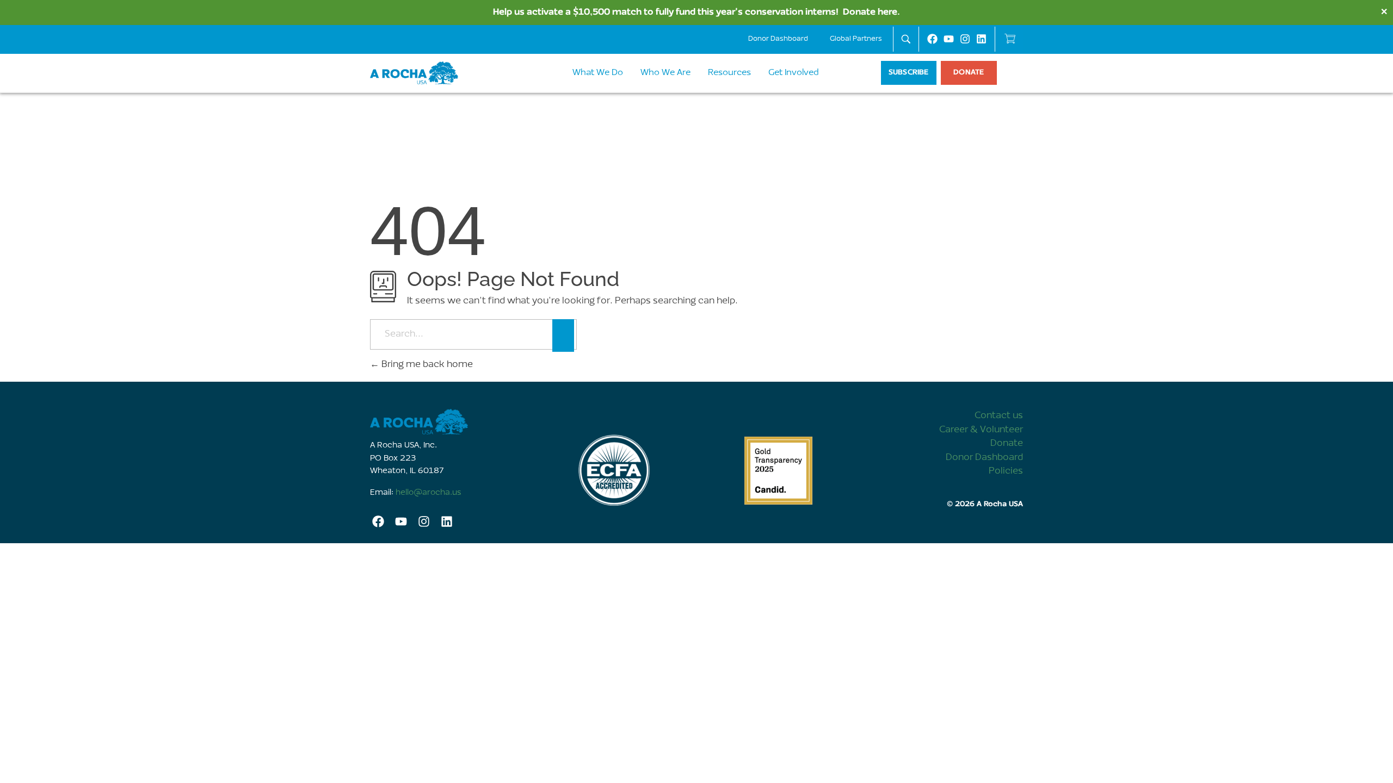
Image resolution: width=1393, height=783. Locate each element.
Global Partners (856, 38)
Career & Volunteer (981, 429)
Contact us (999, 415)
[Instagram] (965, 39)
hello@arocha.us (428, 493)
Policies (1006, 471)
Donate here (870, 12)
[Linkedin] (981, 39)
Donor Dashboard (778, 38)
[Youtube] (949, 39)
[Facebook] (932, 39)
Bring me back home (426, 364)
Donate (1006, 443)
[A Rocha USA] (451, 421)
